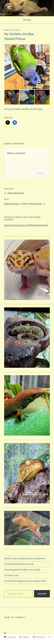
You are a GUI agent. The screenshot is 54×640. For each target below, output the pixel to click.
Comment (40, 173)
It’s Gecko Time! (11, 575)
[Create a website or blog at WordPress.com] (5, 633)
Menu (28, 20)
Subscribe (42, 593)
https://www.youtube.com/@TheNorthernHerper (26, 225)
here (40, 109)
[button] (27, 67)
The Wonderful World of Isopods (19, 564)
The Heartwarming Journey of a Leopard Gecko (25, 581)
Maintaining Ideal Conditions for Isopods (22, 569)
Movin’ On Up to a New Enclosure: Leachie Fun (24, 558)
